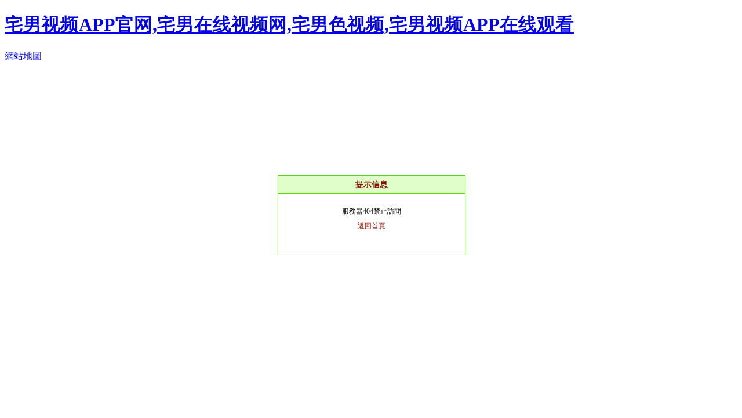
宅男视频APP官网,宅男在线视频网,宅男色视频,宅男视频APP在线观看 (289, 24)
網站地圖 (23, 56)
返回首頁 (371, 226)
